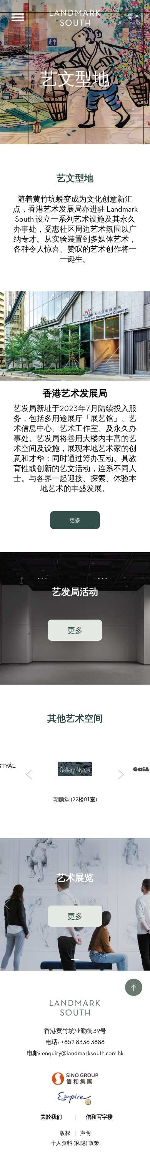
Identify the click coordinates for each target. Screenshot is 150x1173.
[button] (132, 17)
